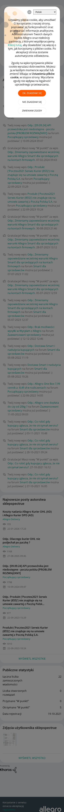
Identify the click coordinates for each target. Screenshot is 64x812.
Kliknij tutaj (14, 45)
